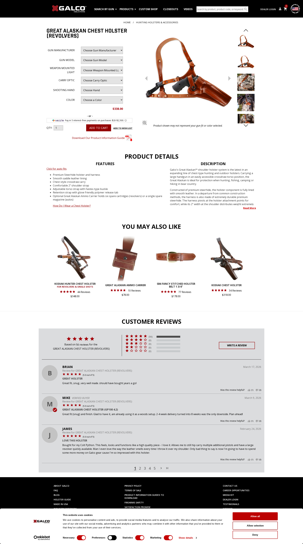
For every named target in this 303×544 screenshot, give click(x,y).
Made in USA (61, 504)
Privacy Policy (133, 485)
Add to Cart (98, 128)
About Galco (61, 485)
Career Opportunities (236, 490)
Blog (56, 494)
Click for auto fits (57, 168)
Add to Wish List (122, 128)
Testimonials (231, 504)
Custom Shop (148, 9)
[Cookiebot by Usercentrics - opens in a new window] (42, 537)
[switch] (112, 537)
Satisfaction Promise (138, 507)
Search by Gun (104, 9)
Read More (249, 208)
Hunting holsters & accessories (157, 22)
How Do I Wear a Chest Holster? (72, 205)
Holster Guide (62, 499)
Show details (186, 537)
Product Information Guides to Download (144, 496)
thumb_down (256, 390)
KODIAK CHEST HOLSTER (226, 285)
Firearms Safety (134, 502)
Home (127, 22)
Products (126, 9)
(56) (151, 336)
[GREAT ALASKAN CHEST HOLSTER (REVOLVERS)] (188, 75)
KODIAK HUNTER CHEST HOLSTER (75, 285)
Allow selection (255, 525)
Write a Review (237, 345)
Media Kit (228, 494)
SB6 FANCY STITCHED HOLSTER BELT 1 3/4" (176, 285)
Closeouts (170, 9)
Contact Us (230, 485)
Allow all (255, 516)
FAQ (56, 490)
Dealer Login (268, 9)
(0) (150, 340)
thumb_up (249, 390)
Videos (188, 9)
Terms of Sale (133, 490)
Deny (255, 534)
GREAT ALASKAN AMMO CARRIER (125, 285)
